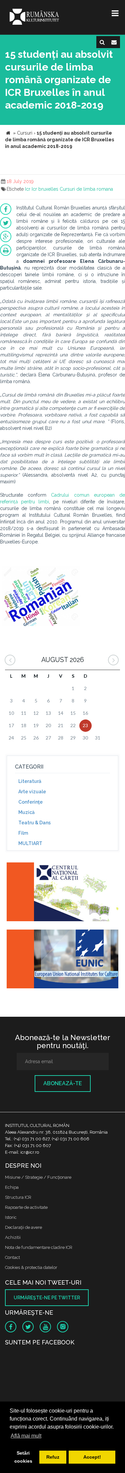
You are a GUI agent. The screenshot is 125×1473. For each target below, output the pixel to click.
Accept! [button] (92, 1457)
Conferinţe (30, 802)
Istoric (11, 1217)
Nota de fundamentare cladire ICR (38, 1247)
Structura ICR (18, 1197)
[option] (41, 597)
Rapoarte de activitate (26, 1207)
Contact (12, 1257)
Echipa (12, 1187)
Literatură (29, 781)
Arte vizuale (32, 791)
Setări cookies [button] (23, 1457)
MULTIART (30, 843)
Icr (27, 189)
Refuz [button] (52, 1457)
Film (23, 833)
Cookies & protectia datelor (31, 1267)
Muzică (26, 812)
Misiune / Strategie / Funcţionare (38, 1177)
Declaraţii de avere (23, 1227)
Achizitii (13, 1237)
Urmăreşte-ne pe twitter (47, 1297)
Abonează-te (62, 1083)
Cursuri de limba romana (86, 189)
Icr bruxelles (45, 189)
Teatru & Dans (34, 822)
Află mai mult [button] (26, 1436)
